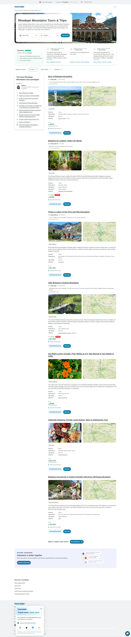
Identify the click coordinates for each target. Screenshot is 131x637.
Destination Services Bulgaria (65, 191)
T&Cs (34, 631)
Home (16, 10)
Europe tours (20, 10)
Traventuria (61, 262)
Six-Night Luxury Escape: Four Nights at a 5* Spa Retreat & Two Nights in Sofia (30, 106)
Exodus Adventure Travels (64, 333)
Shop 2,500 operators (47, 2)
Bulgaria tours (26, 10)
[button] (82, 128)
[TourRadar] (20, 7)
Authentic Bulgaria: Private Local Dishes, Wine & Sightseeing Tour (30, 111)
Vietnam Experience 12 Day (22, 594)
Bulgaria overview (21, 69)
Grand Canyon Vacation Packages (24, 591)
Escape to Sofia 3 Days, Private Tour (29, 119)
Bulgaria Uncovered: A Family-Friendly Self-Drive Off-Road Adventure (29, 115)
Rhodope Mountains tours (35, 10)
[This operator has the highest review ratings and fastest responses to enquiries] (74, 333)
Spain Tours (18, 588)
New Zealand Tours (20, 583)
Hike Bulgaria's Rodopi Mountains (28, 103)
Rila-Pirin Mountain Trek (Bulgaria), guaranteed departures (28, 125)
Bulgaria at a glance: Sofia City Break (79, 62)
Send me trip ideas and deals (28, 623)
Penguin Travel (62, 118)
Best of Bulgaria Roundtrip (54, 62)
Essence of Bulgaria (24, 122)
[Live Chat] (127, 633)
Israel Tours (18, 585)
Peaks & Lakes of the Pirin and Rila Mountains (102, 62)
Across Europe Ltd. (62, 397)
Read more (49, 59)
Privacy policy (39, 631)
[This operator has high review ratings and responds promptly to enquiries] (68, 118)
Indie (59, 518)
